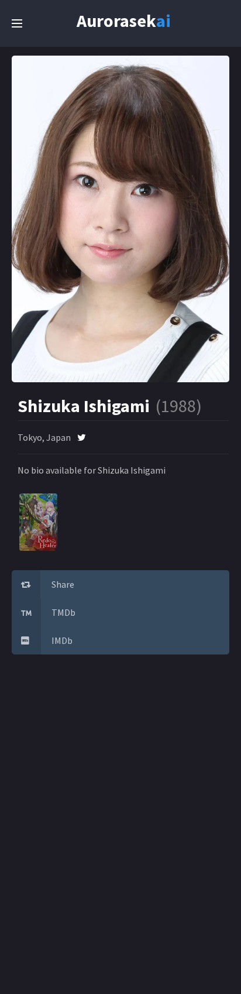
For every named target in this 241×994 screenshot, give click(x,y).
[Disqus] (120, 830)
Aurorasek (117, 18)
